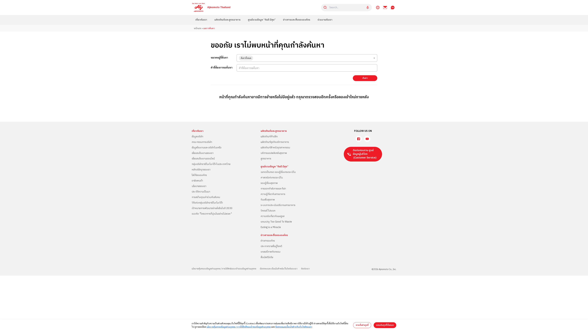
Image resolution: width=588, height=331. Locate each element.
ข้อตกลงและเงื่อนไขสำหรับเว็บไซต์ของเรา (278, 268)
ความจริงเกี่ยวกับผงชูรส (273, 216)
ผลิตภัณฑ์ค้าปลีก (269, 137)
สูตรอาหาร (266, 159)
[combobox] (307, 58)
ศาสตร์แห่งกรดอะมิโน (272, 178)
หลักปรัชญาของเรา (201, 170)
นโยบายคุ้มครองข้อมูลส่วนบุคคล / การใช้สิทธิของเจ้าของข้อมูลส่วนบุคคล (224, 268)
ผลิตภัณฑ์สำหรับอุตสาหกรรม (275, 148)
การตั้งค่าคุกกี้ (362, 325)
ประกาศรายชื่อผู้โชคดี (271, 246)
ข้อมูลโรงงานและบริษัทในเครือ (206, 148)
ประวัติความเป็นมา (201, 192)
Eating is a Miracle (271, 227)
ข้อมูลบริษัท (197, 137)
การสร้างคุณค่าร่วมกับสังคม (206, 197)
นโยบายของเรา (199, 186)
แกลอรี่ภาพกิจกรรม (270, 252)
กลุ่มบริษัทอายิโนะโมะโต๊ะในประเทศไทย (211, 164)
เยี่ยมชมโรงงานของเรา (202, 153)
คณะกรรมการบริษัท (202, 142)
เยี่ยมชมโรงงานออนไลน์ (203, 159)
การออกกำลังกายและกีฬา (273, 189)
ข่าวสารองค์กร (268, 241)
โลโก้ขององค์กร (199, 175)
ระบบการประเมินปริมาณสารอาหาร (278, 205)
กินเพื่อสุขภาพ (268, 200)
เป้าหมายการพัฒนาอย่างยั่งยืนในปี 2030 (212, 208)
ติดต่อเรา (305, 268)
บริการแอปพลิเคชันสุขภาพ (274, 153)
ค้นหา (365, 78)
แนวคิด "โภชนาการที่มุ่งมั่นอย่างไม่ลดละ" (212, 214)
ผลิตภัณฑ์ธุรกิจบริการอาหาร (275, 142)
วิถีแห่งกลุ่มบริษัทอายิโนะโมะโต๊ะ (207, 203)
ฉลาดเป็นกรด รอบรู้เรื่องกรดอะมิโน (278, 172)
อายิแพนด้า (197, 181)
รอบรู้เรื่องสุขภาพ (269, 183)
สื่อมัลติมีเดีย (267, 257)
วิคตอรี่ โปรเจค (268, 211)
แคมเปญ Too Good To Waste (276, 222)
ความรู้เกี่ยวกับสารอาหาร (273, 194)
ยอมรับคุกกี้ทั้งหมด (385, 325)
